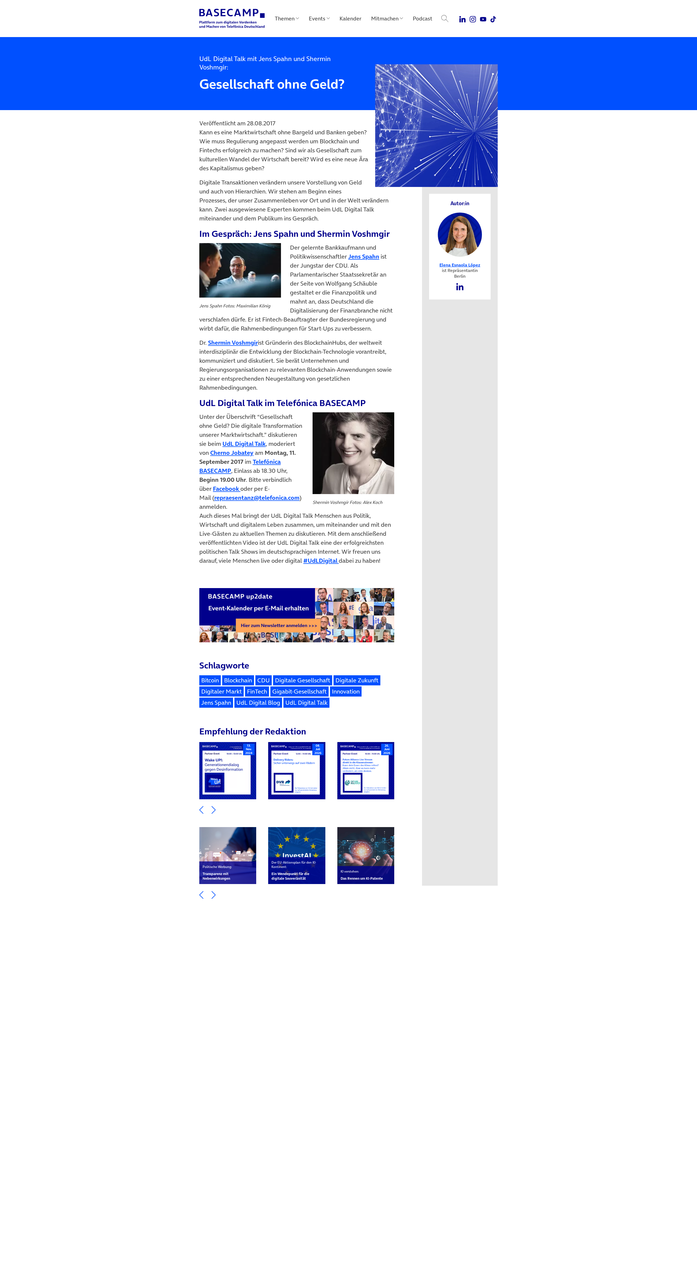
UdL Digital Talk (244, 444)
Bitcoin (210, 680)
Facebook (226, 489)
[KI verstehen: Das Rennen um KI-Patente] (365, 855)
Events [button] (317, 18)
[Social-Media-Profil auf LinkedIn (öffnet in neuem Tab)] (460, 286)
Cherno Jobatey (231, 453)
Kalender (350, 18)
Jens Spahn (363, 256)
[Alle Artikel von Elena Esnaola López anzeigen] (460, 234)
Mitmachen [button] (385, 18)
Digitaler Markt (221, 691)
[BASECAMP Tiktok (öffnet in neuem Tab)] (493, 18)
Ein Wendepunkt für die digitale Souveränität (293, 870)
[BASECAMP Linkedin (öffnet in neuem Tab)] (462, 18)
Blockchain (238, 680)
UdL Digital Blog (258, 702)
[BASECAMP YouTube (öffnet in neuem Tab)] (483, 18)
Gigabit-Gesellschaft (299, 691)
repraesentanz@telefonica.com (256, 498)
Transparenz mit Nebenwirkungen (217, 873)
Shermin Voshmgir (233, 342)
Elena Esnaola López (459, 265)
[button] (201, 809)
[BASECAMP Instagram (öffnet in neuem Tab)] (472, 18)
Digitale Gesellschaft (302, 680)
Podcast (422, 18)
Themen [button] (285, 18)
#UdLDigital (321, 560)
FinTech (257, 691)
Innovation (346, 691)
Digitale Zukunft (356, 680)
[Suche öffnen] (444, 18)
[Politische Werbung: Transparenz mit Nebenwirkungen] (227, 855)
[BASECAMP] (232, 18)
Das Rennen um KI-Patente (362, 875)
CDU (263, 680)
